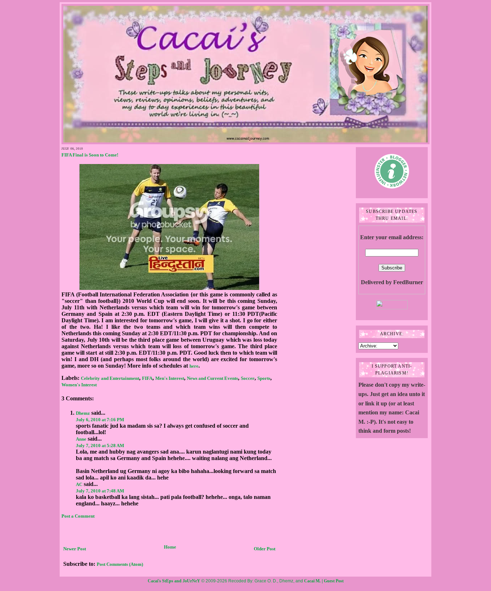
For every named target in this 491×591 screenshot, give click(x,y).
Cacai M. (312, 580)
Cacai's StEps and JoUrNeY (174, 580)
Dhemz (83, 413)
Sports (263, 378)
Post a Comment (78, 516)
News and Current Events (212, 378)
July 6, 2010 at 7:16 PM (100, 419)
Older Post (264, 548)
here (193, 366)
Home (170, 547)
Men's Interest (169, 378)
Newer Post (74, 548)
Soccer (247, 378)
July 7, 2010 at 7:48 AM (100, 491)
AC (79, 484)
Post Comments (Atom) (120, 564)
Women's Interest (79, 384)
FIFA (147, 378)
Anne (81, 439)
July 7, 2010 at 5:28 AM (100, 445)
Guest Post (334, 580)
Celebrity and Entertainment (110, 378)
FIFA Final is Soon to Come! (89, 155)
